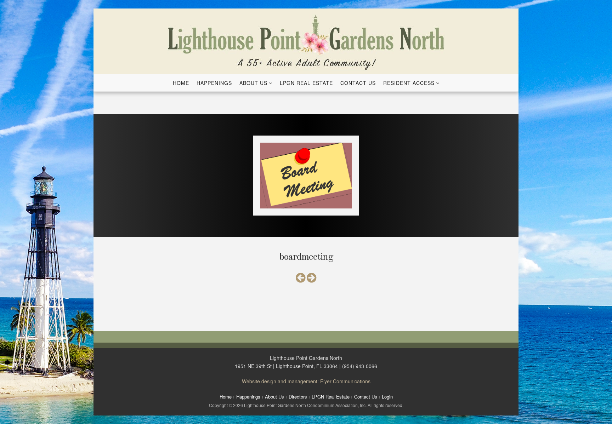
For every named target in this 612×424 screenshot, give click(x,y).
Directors (298, 396)
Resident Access (409, 82)
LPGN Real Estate (306, 82)
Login (387, 396)
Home (181, 82)
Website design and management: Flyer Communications (306, 381)
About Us (253, 82)
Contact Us (358, 82)
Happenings (214, 82)
